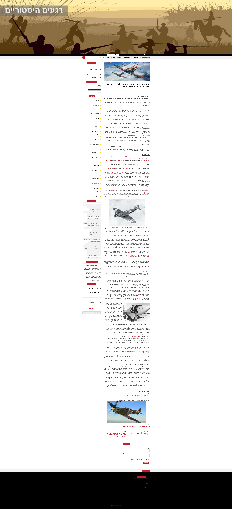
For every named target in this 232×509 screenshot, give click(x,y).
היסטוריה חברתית (96, 118)
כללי (98, 147)
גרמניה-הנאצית (96, 211)
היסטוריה (147, 57)
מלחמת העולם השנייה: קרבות (94, 241)
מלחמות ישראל (96, 162)
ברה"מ (98, 209)
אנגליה (92, 204)
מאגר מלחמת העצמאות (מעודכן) (93, 74)
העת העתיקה (97, 139)
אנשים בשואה (103, 54)
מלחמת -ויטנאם (87, 239)
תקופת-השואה (109, 57)
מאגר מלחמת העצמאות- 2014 (93, 77)
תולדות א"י (122, 54)
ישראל (98, 225)
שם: (149, 453)
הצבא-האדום (90, 218)
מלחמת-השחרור (96, 239)
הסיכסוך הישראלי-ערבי (95, 131)
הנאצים (98, 216)
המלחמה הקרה (96, 126)
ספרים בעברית (96, 175)
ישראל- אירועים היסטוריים (113, 54)
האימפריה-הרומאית (87, 211)
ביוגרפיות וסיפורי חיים (95, 113)
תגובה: (148, 448)
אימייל (99, 88)
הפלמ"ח (97, 218)
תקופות (128, 54)
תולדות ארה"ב (96, 188)
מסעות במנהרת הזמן (95, 170)
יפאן (92, 223)
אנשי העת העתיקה (96, 105)
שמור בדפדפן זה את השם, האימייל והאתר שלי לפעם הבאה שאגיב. (140, 459)
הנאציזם (97, 128)
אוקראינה (97, 204)
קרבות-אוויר (132, 426)
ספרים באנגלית (96, 173)
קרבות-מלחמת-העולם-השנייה (94, 253)
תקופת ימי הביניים (96, 196)
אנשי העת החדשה (96, 102)
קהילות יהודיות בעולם (139, 57)
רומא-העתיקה (97, 255)
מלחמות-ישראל (96, 230)
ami (137, 90)
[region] (116, 27)
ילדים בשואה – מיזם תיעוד (94, 72)
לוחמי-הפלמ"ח (91, 225)
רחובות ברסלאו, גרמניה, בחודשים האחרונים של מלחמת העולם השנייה (141, 489)
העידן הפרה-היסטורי (95, 134)
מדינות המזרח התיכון (95, 157)
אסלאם (98, 110)
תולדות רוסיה (97, 193)
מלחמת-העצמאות (119, 57)
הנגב (148, 426)
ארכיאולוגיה (97, 207)
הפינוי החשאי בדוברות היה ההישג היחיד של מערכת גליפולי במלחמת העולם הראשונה (116, 434)
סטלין (85, 246)
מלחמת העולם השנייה (95, 167)
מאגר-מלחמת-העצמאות (140, 426)
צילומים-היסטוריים (88, 248)
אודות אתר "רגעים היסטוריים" (143, 54)
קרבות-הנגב (126, 426)
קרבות (89, 250)
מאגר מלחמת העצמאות (129, 93)
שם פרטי (99, 85)
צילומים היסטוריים (96, 180)
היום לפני (97, 115)
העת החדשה (97, 136)
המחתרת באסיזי (91, 288)
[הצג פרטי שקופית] (116, 27)
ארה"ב (86, 204)
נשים (90, 246)
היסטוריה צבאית (96, 123)
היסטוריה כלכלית (96, 121)
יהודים (98, 223)
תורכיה (98, 257)
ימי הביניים (97, 141)
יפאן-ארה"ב (86, 223)
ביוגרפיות (90, 207)
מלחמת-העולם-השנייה (127, 57)
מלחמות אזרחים (96, 160)
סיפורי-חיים (97, 248)
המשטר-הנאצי (91, 214)
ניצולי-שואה (97, 246)
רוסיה (114, 57)
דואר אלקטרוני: (123, 453)
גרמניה (92, 209)
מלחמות (87, 227)
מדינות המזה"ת (96, 154)
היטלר (98, 214)
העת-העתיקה (91, 216)
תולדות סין (97, 191)
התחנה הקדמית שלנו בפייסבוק (93, 69)
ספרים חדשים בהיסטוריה (93, 54)
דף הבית (133, 54)
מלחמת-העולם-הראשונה (95, 232)
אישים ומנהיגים (96, 100)
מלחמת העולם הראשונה (95, 165)
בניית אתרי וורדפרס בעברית (116, 505)
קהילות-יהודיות (96, 250)
